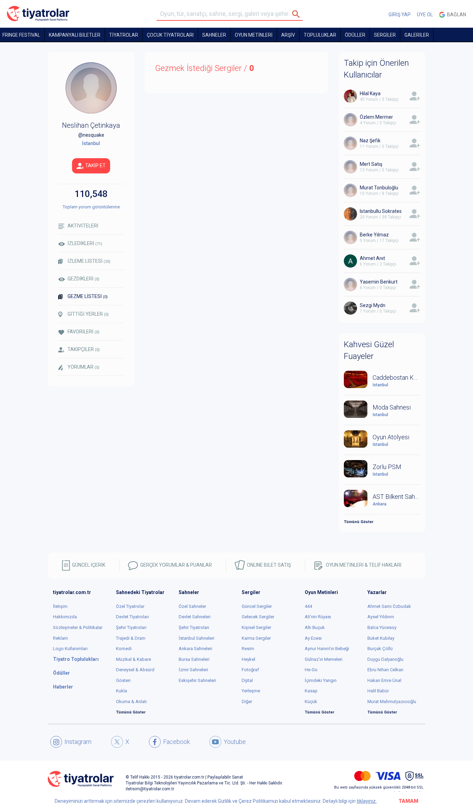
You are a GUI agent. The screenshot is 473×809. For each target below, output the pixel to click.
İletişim (60, 606)
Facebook (176, 741)
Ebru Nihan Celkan (385, 669)
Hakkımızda (65, 616)
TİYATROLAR (123, 35)
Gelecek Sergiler (258, 616)
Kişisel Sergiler (256, 627)
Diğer (247, 701)
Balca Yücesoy (381, 627)
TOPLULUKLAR (320, 35)
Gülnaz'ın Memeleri (323, 659)
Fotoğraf (250, 669)
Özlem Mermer (376, 117)
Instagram (77, 741)
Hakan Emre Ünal (384, 680)
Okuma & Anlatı (131, 701)
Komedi (124, 648)
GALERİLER (416, 35)
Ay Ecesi (313, 638)
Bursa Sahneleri (194, 659)
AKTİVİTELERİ (83, 225)
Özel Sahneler (192, 606)
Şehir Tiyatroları (131, 627)
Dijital (247, 680)
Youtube (235, 741)
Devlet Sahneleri (195, 616)
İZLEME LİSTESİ (89, 261)
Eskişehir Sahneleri (197, 680)
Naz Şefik (370, 140)
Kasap (311, 690)
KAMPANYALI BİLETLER (74, 35)
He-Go (311, 669)
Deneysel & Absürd (135, 669)
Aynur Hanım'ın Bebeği (327, 648)
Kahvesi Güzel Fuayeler (369, 350)
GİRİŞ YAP (400, 14)
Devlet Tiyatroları (132, 616)
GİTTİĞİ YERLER (88, 314)
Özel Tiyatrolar (130, 606)
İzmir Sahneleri (193, 669)
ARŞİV (288, 35)
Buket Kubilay (380, 638)
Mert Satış (371, 164)
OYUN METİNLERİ (254, 35)
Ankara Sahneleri (195, 648)
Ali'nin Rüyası (318, 616)
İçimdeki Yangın (321, 680)
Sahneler (214, 35)
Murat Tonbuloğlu (379, 187)
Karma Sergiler (256, 638)
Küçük (311, 701)
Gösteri (123, 680)
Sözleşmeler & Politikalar (77, 627)
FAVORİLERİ (83, 331)
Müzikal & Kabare (133, 659)
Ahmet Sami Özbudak (389, 606)
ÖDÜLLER (355, 35)
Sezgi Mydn (372, 305)
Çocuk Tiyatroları (170, 35)
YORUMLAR (83, 367)
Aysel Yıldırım (380, 616)
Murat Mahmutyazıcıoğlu (391, 701)
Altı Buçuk (315, 627)
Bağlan (455, 14)
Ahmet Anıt (372, 258)
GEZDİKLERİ (83, 278)
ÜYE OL (425, 14)
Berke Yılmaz (374, 234)
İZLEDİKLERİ (85, 243)
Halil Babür (378, 690)
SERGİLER (385, 35)
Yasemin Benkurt (379, 282)
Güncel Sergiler (257, 606)
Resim (248, 648)
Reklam (60, 638)
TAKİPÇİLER (84, 349)
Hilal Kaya (370, 93)
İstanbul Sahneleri (196, 638)
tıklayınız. (367, 801)
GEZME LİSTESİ (88, 296)
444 (308, 606)
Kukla (121, 690)
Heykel (248, 659)
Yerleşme (251, 690)
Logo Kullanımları (70, 648)
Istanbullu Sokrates (381, 211)
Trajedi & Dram (130, 638)
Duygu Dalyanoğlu (385, 659)
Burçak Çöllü (380, 648)
